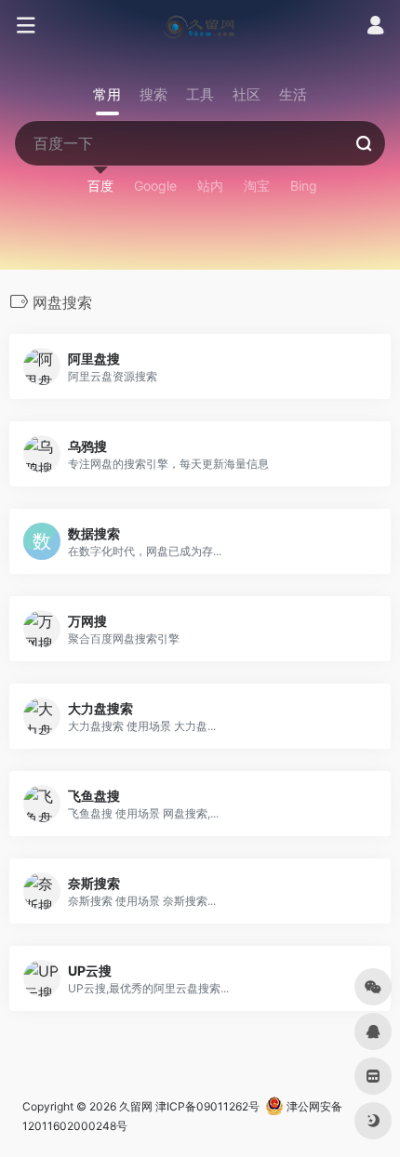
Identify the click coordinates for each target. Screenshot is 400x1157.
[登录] (375, 27)
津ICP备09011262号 (207, 1106)
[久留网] (199, 26)
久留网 (136, 1106)
